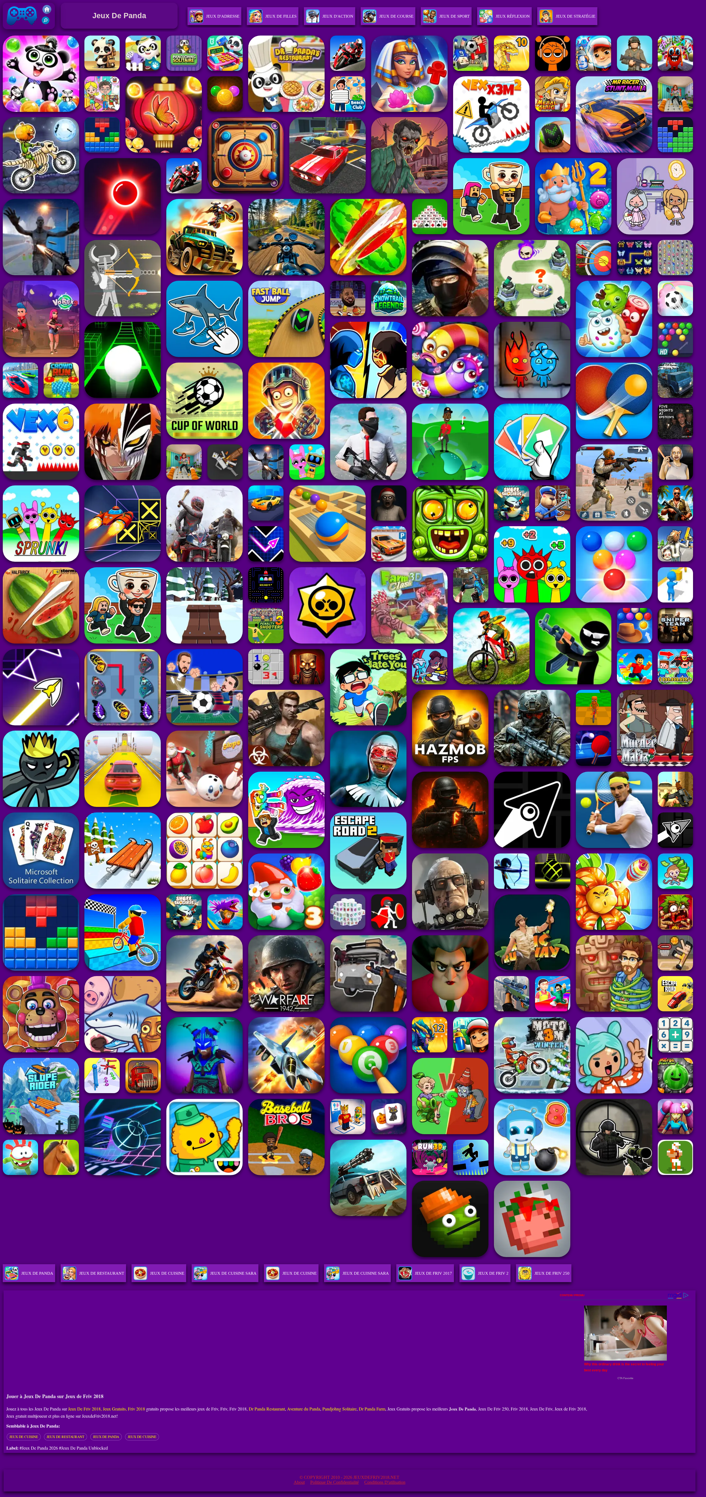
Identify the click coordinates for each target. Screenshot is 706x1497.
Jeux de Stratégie (575, 16)
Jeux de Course (396, 16)
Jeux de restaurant (65, 1436)
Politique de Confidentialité (334, 1482)
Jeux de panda (106, 1436)
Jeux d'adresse (222, 16)
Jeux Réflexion (513, 16)
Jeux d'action (337, 16)
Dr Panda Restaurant (267, 1409)
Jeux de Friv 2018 (21, 30)
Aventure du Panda (303, 1409)
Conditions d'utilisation (384, 1482)
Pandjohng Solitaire (339, 1409)
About (299, 1482)
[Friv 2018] (46, 12)
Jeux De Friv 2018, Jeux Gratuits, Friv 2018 (106, 1409)
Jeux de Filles (280, 16)
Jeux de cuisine (23, 1436)
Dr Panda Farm (372, 1409)
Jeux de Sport (454, 16)
